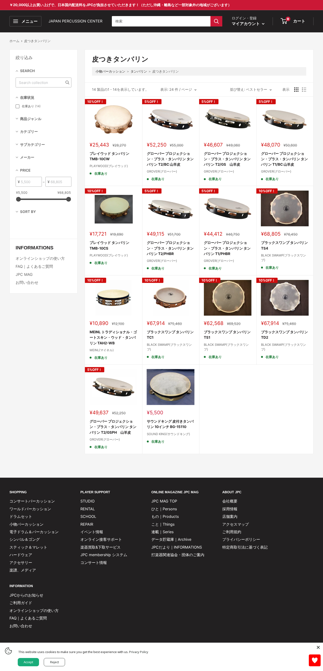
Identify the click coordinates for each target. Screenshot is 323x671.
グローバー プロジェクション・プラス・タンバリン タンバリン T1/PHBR (227, 248)
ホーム (14, 41)
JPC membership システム (103, 554)
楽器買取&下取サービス (100, 547)
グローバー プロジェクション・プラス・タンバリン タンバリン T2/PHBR (170, 248)
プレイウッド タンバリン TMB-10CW (109, 156)
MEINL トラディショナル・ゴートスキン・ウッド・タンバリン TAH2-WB (113, 337)
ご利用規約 (231, 531)
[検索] (216, 21)
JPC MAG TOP (164, 501)
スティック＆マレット (28, 547)
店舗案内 (229, 516)
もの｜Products (165, 516)
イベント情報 (91, 531)
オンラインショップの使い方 (40, 258)
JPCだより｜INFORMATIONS (176, 547)
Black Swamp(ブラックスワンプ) (283, 257)
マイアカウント (246, 23)
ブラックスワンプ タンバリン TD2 (284, 335)
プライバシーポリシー (241, 539)
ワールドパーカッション (30, 508)
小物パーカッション (110, 71)
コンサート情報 (93, 562)
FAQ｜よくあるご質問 (34, 266)
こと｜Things (163, 524)
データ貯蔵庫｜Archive (171, 539)
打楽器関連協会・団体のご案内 (177, 554)
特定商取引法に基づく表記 (245, 547)
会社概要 (229, 501)
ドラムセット (20, 516)
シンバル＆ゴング (24, 539)
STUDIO (87, 501)
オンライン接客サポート (101, 539)
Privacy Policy (138, 652)
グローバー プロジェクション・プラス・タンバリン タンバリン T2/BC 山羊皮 (170, 159)
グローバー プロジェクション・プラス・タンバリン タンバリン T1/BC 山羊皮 (284, 159)
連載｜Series (162, 531)
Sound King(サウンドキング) (168, 434)
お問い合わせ (27, 282)
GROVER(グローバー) (162, 171)
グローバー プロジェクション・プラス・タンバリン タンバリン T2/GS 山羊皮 (227, 159)
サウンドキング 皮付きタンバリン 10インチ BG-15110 (170, 424)
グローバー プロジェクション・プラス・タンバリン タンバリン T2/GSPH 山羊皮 (113, 427)
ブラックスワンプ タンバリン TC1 (170, 335)
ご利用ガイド (20, 602)
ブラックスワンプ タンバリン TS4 (284, 245)
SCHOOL (88, 516)
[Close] (318, 647)
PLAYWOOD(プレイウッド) (109, 166)
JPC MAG (24, 274)
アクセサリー (20, 562)
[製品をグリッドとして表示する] (296, 89)
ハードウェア (20, 554)
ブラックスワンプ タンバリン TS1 (227, 335)
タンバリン (139, 71)
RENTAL (87, 508)
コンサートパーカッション (32, 501)
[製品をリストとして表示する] (304, 89)
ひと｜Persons (164, 508)
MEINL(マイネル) (102, 350)
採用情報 (229, 508)
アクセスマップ (235, 524)
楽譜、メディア (22, 570)
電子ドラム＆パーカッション (34, 531)
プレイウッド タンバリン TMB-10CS (109, 245)
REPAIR (86, 524)
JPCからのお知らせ (26, 595)
